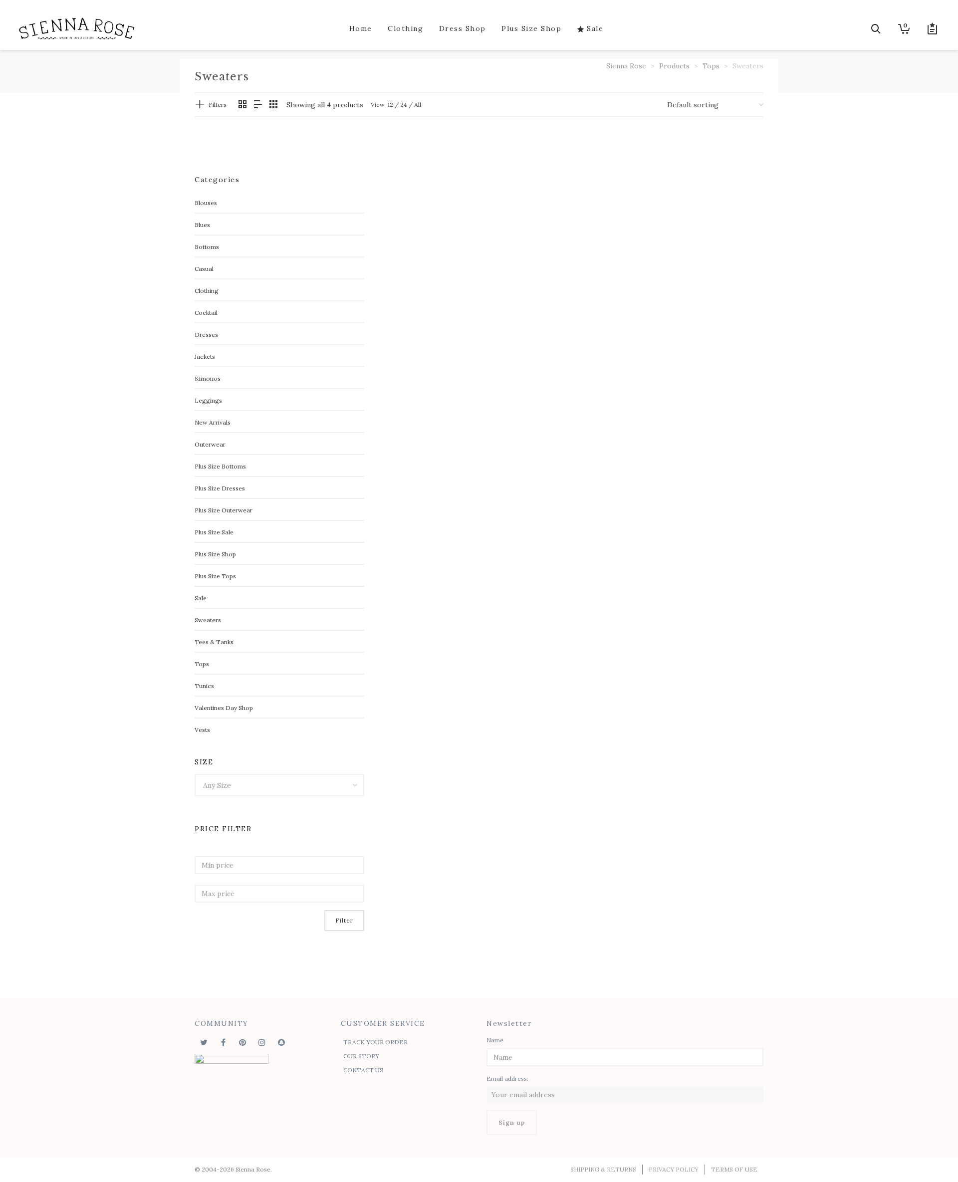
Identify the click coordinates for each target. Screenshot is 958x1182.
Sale (201, 598)
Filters (218, 104)
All (417, 104)
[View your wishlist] (926, 28)
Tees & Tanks (214, 642)
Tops (202, 664)
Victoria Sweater (421, 442)
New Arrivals (213, 422)
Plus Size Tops (215, 576)
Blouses (206, 203)
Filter (344, 920)
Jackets (205, 356)
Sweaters (208, 620)
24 (403, 104)
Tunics (204, 686)
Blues (202, 225)
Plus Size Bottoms (220, 466)
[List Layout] (258, 105)
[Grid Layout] (273, 105)
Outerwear (210, 444)
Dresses (206, 334)
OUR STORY (361, 1056)
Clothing (207, 290)
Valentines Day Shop (224, 707)
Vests (202, 729)
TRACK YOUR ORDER (375, 1042)
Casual (204, 268)
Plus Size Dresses (220, 488)
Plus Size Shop (215, 554)
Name (494, 1040)
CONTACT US (363, 1070)
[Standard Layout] (242, 105)
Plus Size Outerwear (223, 510)
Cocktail (206, 312)
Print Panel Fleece (553, 276)
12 (390, 104)
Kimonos (208, 378)
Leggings (208, 400)
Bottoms (207, 246)
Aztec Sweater (416, 276)
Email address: (507, 1078)
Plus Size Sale (214, 532)
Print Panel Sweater (686, 276)
